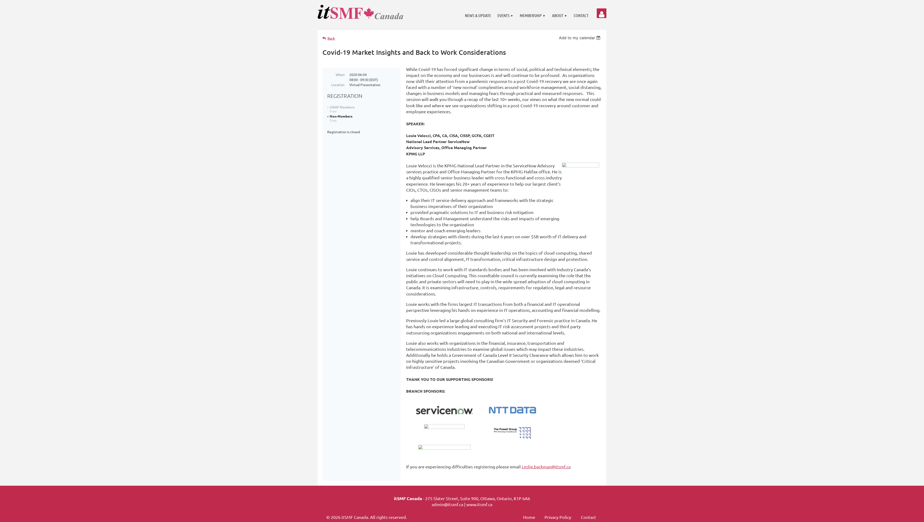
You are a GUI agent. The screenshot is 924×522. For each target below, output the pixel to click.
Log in (601, 13)
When (340, 74)
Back (331, 38)
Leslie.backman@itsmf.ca (546, 466)
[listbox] (580, 38)
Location (338, 84)
